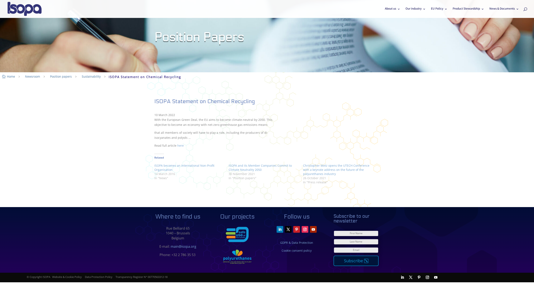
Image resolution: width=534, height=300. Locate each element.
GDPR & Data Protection (296, 243)
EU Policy (437, 9)
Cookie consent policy (297, 250)
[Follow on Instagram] (305, 229)
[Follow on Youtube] (313, 229)
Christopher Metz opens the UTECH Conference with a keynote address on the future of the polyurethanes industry (336, 170)
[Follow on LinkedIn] (280, 229)
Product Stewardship (466, 9)
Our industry (414, 9)
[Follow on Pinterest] (296, 229)
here (180, 146)
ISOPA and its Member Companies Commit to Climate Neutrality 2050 (260, 168)
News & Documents (502, 9)
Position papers (61, 76)
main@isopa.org (183, 246)
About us (390, 9)
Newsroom (32, 76)
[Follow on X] (288, 229)
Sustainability (91, 76)
